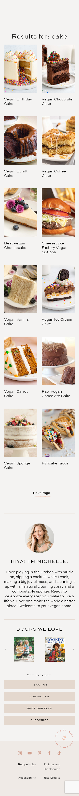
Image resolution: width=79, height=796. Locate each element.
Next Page (41, 492)
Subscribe (39, 720)
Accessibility (27, 777)
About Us (40, 684)
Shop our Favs (39, 708)
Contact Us (39, 696)
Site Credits (52, 777)
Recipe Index (27, 764)
